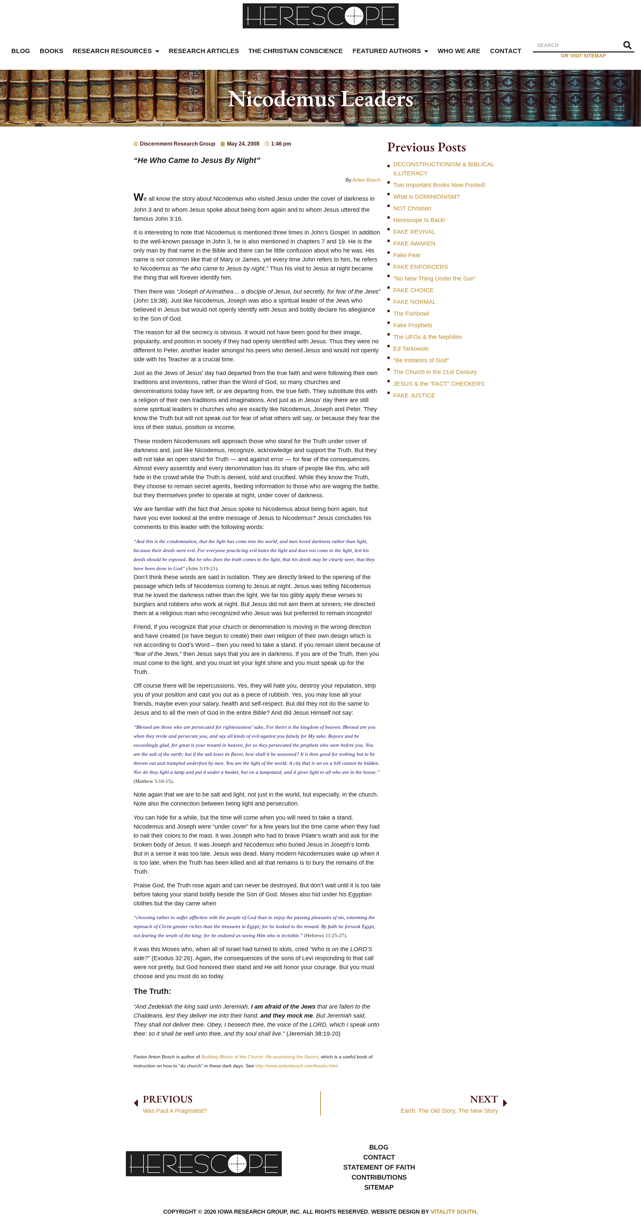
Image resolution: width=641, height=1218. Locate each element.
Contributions (379, 1177)
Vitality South (453, 1212)
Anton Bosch (367, 180)
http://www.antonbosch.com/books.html (296, 1065)
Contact (505, 50)
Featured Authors (387, 50)
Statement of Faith (379, 1167)
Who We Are (459, 50)
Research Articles (204, 50)
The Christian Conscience (295, 50)
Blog (20, 50)
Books (51, 50)
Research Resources (112, 50)
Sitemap (379, 1187)
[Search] (627, 45)
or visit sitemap (583, 55)
